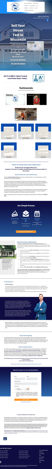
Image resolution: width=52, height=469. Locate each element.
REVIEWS (26, 8)
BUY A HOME (35, 3)
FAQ (37, 5)
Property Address (17, 381)
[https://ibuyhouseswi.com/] (15, 7)
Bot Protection (16, 386)
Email (28, 376)
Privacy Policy (23, 401)
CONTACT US (31, 8)
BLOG (36, 8)
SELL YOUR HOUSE (28, 3)
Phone (15, 376)
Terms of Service (28, 401)
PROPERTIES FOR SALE (28, 10)
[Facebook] (47, 20)
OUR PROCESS (32, 5)
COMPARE (26, 5)
